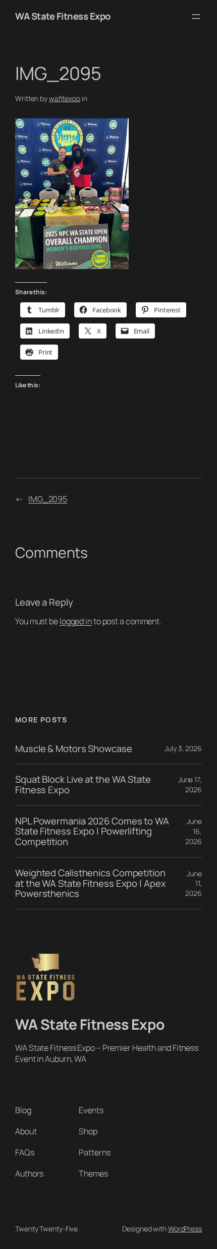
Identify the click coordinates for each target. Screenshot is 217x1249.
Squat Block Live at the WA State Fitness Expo (83, 784)
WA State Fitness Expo (63, 16)
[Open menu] (196, 17)
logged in (76, 621)
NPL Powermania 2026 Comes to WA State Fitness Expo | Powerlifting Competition (92, 831)
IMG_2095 (47, 499)
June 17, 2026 (190, 784)
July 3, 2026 (183, 748)
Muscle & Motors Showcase (73, 748)
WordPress (185, 1228)
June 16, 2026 (193, 831)
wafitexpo (64, 98)
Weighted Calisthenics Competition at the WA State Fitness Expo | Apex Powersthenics (90, 883)
